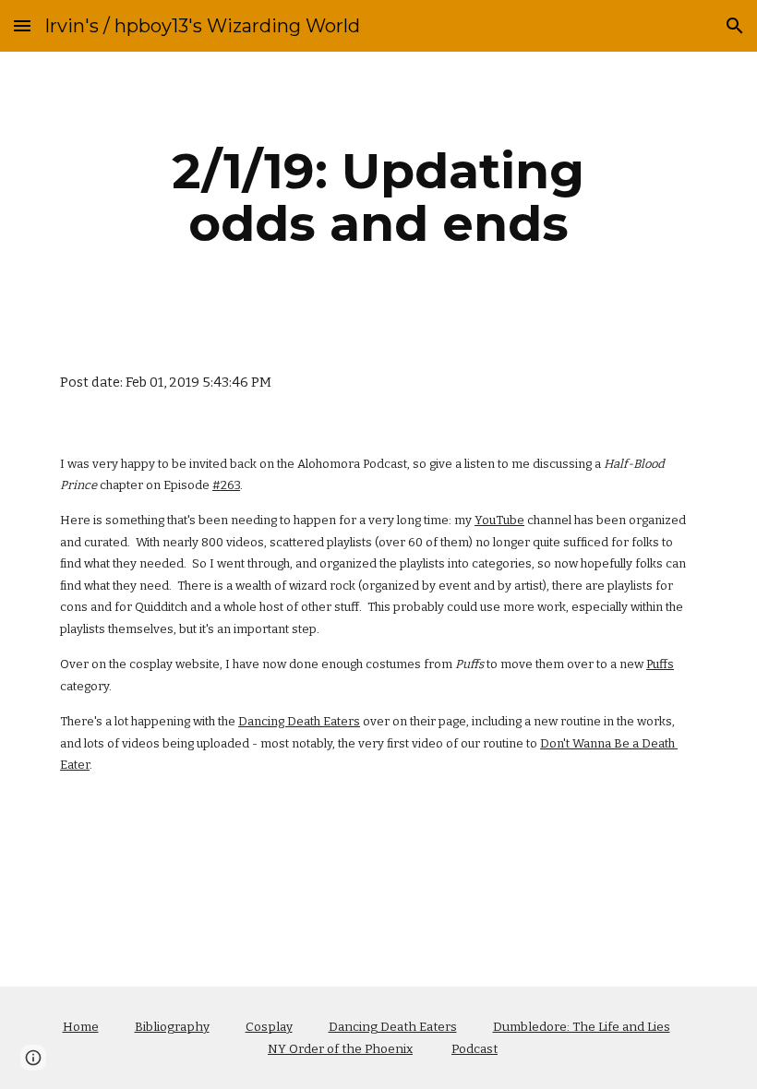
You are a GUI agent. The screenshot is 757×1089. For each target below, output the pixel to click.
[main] (379, 197)
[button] (22, 25)
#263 (226, 485)
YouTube (499, 520)
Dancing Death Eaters (299, 721)
